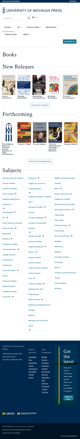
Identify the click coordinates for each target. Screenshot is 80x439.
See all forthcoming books (40, 161)
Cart (35, 17)
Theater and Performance (65, 273)
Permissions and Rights (33, 370)
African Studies (8, 183)
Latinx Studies (35, 273)
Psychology (59, 231)
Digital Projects (8, 286)
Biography (6, 233)
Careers (44, 360)
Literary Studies (35, 284)
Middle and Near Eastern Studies (65, 180)
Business (6, 239)
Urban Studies (60, 283)
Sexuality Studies (62, 257)
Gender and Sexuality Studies (37, 225)
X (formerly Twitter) (45, 387)
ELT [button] (19, 27)
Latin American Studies (38, 268)
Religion (58, 252)
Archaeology (7, 212)
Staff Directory (45, 382)
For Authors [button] (33, 27)
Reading (58, 241)
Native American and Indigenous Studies (63, 196)
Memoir (32, 315)
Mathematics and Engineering (36, 291)
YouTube (45, 392)
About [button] (26, 34)
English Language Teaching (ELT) (40, 199)
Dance (5, 276)
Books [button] (8, 27)
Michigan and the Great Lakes (38, 323)
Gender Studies (35, 236)
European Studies (36, 207)
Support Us (69, 42)
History (32, 252)
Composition (7, 260)
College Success (9, 255)
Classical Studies (9, 249)
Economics (6, 297)
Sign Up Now (68, 398)
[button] (15, 193)
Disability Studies (9, 291)
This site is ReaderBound (69, 436)
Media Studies (34, 299)
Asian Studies (8, 228)
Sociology (58, 262)
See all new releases (40, 105)
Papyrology (59, 215)
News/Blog (46, 378)
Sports (57, 267)
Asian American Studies (12, 223)
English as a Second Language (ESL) (37, 186)
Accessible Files (32, 358)
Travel (57, 278)
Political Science (61, 225)
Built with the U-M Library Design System (16, 430)
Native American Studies (65, 204)
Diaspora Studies (9, 281)
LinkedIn (45, 369)
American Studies (9, 188)
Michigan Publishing (11, 1)
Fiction (31, 212)
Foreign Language (36, 218)
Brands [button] (73, 1)
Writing (58, 288)
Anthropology (8, 194)
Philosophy (59, 220)
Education (33, 178)
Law (30, 278)
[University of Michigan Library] (9, 413)
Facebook (45, 363)
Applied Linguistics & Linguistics (11, 201)
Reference (59, 246)
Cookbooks (7, 265)
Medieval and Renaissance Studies (39, 307)
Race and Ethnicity (62, 236)
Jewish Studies (35, 263)
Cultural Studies (9, 270)
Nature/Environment (63, 210)
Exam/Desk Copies (33, 364)
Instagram (45, 366)
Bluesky (44, 357)
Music (57, 188)
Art (3, 218)
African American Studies (12, 178)
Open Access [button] (11, 34)
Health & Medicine (36, 247)
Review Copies (31, 376)
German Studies (35, 241)
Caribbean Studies (10, 244)
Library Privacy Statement (11, 433)
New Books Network (46, 373)
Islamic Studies (35, 257)
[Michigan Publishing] (27, 413)
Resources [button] (51, 27)
